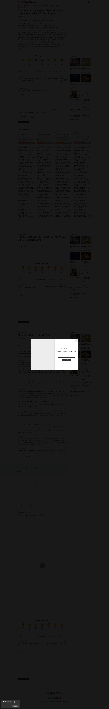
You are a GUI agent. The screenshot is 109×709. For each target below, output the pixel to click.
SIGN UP (66, 359)
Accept (15, 706)
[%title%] (76, 340)
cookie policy (5, 704)
